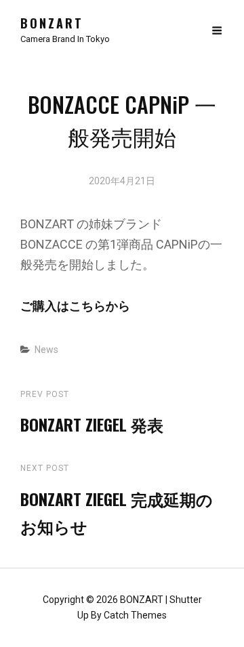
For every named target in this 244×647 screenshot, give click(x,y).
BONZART (51, 23)
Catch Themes (135, 615)
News (46, 349)
